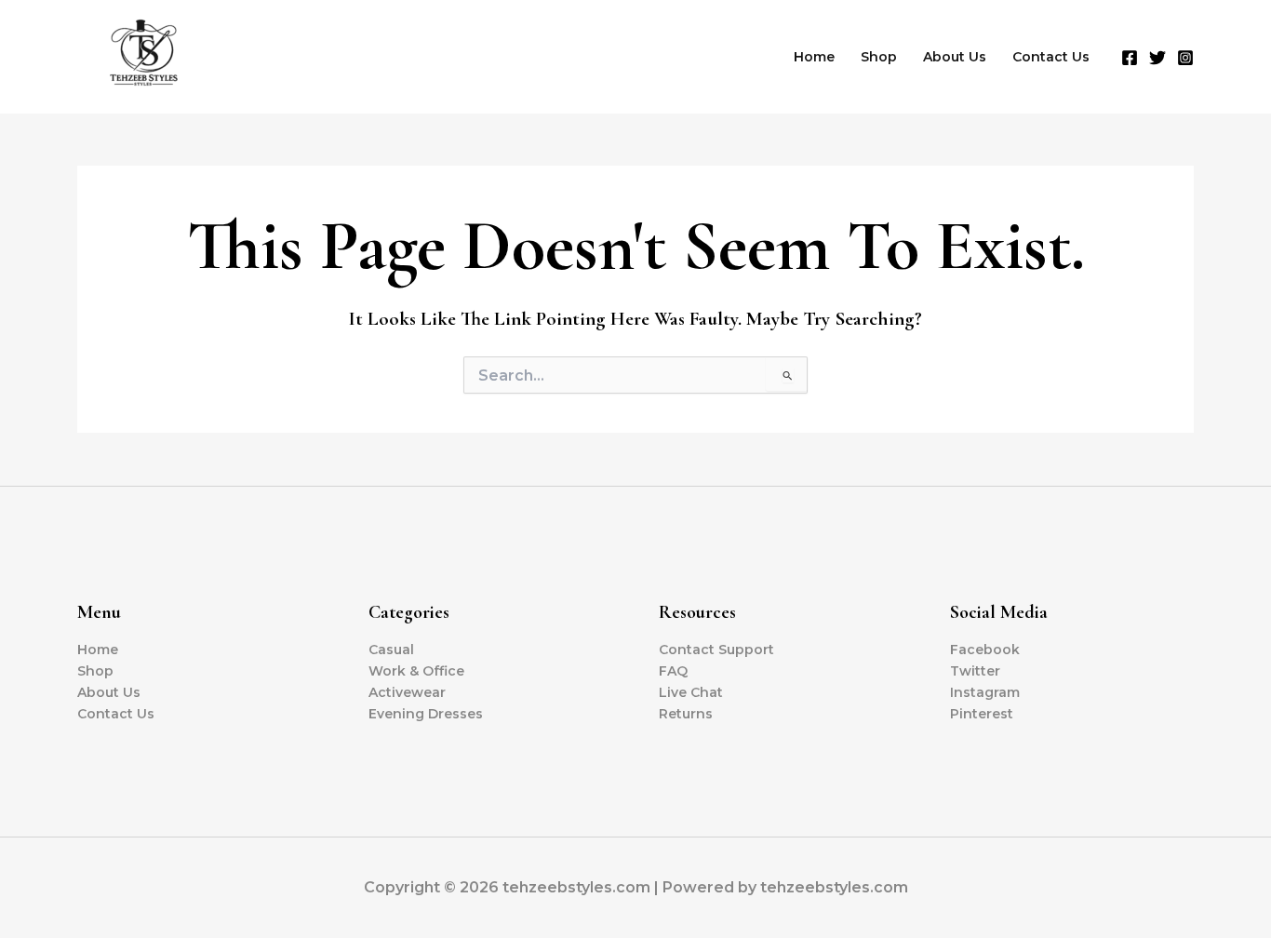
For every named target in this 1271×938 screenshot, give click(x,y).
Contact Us (1051, 56)
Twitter (975, 671)
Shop (879, 56)
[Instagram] (1185, 57)
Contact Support (716, 649)
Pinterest (981, 713)
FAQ (673, 671)
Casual (391, 649)
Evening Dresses (425, 713)
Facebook (985, 649)
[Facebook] (1129, 57)
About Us (954, 56)
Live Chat (691, 692)
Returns (686, 713)
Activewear (407, 692)
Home (814, 56)
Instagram (985, 692)
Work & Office (416, 671)
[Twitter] (1157, 57)
